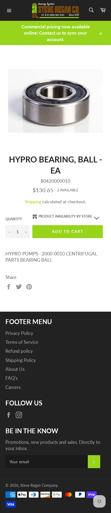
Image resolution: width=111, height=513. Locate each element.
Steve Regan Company (39, 485)
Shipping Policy (20, 360)
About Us (15, 369)
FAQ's (11, 378)
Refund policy (19, 351)
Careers (12, 387)
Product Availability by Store (65, 216)
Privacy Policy (19, 333)
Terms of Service (21, 342)
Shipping (33, 201)
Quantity (13, 219)
